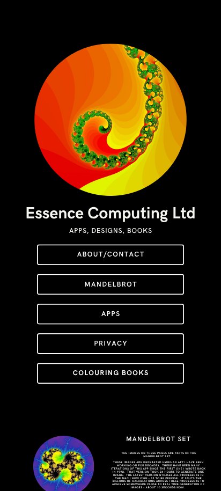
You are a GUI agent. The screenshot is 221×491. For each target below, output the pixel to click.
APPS (111, 314)
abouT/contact (111, 255)
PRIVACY (111, 344)
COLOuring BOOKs (111, 373)
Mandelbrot (110, 284)
